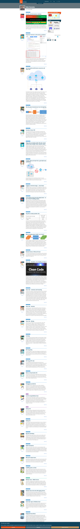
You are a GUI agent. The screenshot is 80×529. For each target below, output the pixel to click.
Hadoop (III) (28, 408)
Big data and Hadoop (30, 433)
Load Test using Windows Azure (32, 395)
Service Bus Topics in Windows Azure (33, 501)
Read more (45, 30)
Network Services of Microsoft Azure (33, 251)
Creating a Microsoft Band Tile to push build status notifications (36, 161)
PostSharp (28, 336)
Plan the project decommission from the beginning (36, 107)
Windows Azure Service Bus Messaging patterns (35, 490)
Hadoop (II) (28, 420)
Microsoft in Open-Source (31, 457)
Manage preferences (65, 527)
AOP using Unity (29, 349)
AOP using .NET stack (30, 360)
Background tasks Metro (31, 513)
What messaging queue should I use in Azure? (35, 234)
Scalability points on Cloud (31, 467)
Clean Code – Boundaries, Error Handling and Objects (36, 262)
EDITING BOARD (47, 1)
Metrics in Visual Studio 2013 (31, 372)
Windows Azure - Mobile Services (32, 479)
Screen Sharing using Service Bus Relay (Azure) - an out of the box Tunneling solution (36, 198)
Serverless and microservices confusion (33, 14)
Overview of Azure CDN (30, 130)
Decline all (38, 527)
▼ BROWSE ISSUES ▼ (40, 3)
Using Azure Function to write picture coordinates (36, 34)
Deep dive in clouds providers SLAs (33, 213)
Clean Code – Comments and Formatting (34, 289)
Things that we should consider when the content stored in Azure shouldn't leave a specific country (36, 143)
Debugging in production (31, 383)
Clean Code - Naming (30, 321)
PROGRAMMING (28, 12)
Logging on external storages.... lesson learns (35, 185)
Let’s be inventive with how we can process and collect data (35, 68)
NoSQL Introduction (30, 445)
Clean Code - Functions (30, 306)
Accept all (13, 527)
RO (57, 1)
